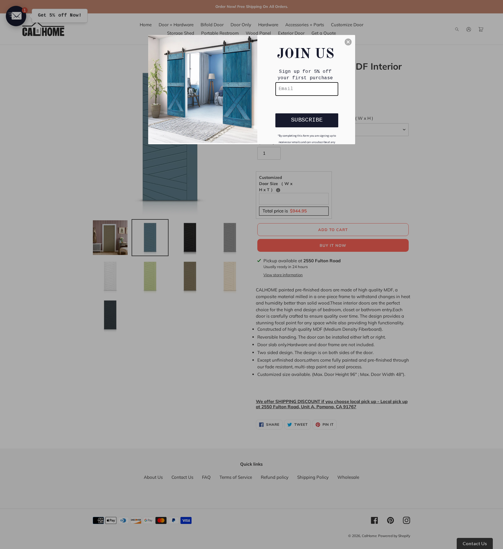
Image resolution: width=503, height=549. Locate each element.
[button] (348, 41)
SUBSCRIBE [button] (307, 120)
